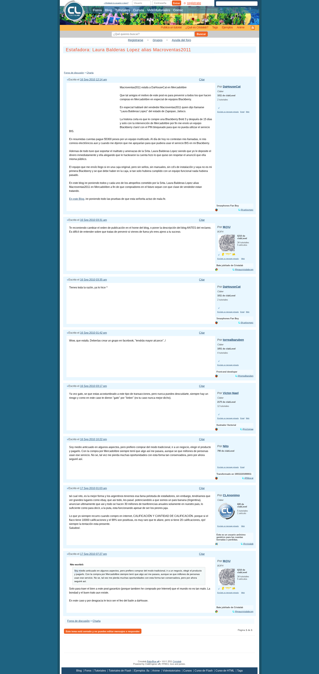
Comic (178, 10)
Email (242, 112)
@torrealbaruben (245, 376)
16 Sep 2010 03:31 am (93, 220)
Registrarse (135, 40)
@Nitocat (248, 478)
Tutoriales (122, 10)
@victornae (247, 429)
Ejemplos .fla (141, 670)
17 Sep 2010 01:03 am (93, 488)
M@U (226, 227)
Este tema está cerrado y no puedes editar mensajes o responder (103, 631)
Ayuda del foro (181, 40)
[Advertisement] (159, 61)
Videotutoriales (158, 10)
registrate (194, 3)
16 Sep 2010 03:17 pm (93, 386)
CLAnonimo (231, 495)
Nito (226, 446)
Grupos (157, 40)
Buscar (201, 34)
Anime (240, 27)
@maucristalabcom (244, 269)
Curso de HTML (224, 670)
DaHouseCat (232, 86)
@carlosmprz (247, 210)
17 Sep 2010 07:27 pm (93, 554)
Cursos (138, 10)
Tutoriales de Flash (120, 670)
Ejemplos (227, 27)
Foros (97, 10)
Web (247, 112)
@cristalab (248, 544)
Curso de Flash (204, 670)
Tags (215, 27)
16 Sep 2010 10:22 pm (93, 439)
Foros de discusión (74, 72)
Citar (202, 79)
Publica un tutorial (171, 27)
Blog (108, 10)
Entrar (176, 3)
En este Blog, (77, 198)
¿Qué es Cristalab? (196, 27)
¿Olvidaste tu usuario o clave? (116, 3)
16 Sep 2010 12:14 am (93, 79)
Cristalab (177, 661)
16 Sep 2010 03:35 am (93, 279)
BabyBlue (153, 661)
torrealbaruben (233, 339)
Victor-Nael (231, 393)
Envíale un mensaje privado (228, 112)
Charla (90, 72)
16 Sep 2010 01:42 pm (93, 332)
